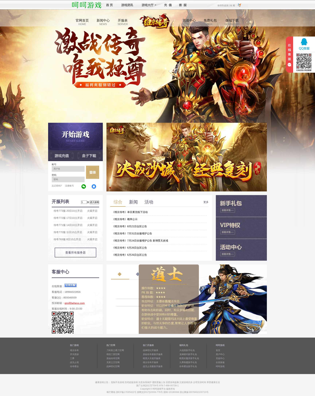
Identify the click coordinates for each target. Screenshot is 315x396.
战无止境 (74, 362)
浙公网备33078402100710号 (194, 392)
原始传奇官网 (113, 358)
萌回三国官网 (113, 354)
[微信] (83, 186)
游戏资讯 (127, 5)
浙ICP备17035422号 (126, 392)
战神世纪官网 (113, 366)
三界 (72, 358)
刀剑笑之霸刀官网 (115, 350)
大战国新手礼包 (187, 350)
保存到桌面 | (224, 5)
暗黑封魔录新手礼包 (189, 358)
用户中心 (220, 354)
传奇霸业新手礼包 (188, 366)
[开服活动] (186, 124)
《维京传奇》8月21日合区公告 (129, 226)
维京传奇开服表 (150, 362)
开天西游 (74, 354)
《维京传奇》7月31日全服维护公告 (132, 233)
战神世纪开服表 (150, 350)
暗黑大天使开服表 (151, 358)
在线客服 (220, 362)
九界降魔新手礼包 (188, 362)
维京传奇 (74, 350)
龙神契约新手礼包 (188, 354)
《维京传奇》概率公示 (124, 219)
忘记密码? (57, 185)
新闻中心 (103, 22)
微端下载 (232, 22)
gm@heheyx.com (75, 303)
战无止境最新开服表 (153, 366)
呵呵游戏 (220, 366)
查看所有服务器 (75, 252)
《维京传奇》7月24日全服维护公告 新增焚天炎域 (140, 240)
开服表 (123, 22)
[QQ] (94, 186)
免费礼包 (210, 22)
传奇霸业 (74, 366)
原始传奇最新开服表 (153, 354)
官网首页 (82, 22)
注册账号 (69, 185)
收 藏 (232, 5)
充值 (168, 5)
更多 (206, 202)
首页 (109, 5)
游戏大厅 (148, 5)
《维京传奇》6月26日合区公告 (129, 247)
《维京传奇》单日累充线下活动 (130, 212)
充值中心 (189, 22)
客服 (183, 5)
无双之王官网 (113, 362)
